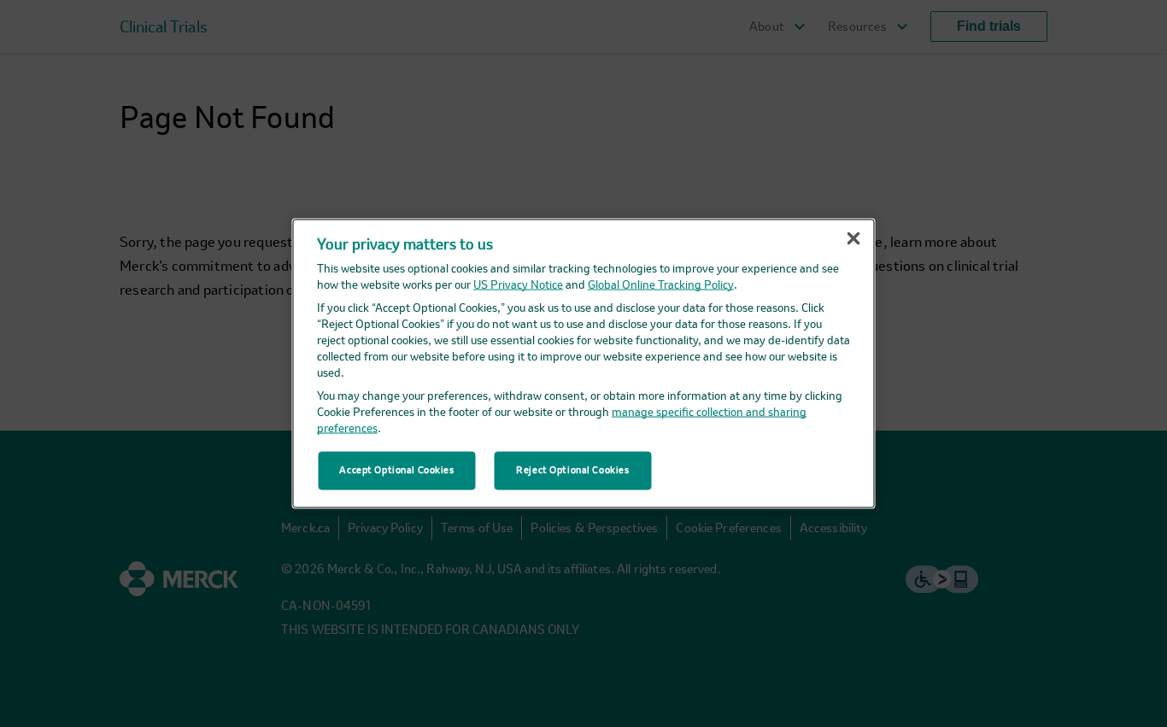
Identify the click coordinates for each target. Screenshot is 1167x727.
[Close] (853, 238)
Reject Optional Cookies (572, 470)
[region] (584, 363)
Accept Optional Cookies (396, 470)
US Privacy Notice (518, 285)
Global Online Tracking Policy (661, 285)
